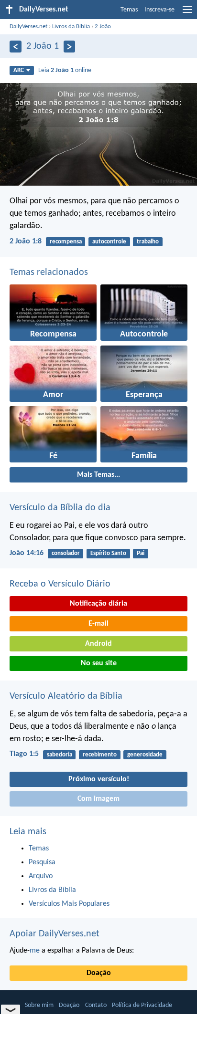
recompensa (66, 242)
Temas (129, 9)
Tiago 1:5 (24, 754)
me (35, 950)
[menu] (187, 13)
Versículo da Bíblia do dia (60, 508)
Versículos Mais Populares (69, 904)
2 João (103, 26)
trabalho (148, 242)
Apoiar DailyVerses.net (54, 934)
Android (98, 644)
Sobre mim (39, 1005)
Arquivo (41, 876)
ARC (18, 70)
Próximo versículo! (98, 779)
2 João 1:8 (26, 241)
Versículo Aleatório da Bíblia (66, 696)
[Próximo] (70, 46)
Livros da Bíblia (71, 26)
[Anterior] (16, 46)
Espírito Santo (108, 553)
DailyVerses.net (28, 26)
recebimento (100, 755)
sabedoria (59, 755)
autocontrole (109, 242)
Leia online (64, 70)
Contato (96, 1005)
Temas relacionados (49, 272)
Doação (99, 973)
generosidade (145, 755)
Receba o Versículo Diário (60, 584)
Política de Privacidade (142, 1005)
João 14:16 (27, 553)
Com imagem (98, 799)
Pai (140, 553)
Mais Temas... (98, 475)
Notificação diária (98, 604)
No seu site (99, 663)
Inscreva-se (159, 9)
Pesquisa (42, 862)
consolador (66, 553)
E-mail (98, 624)
